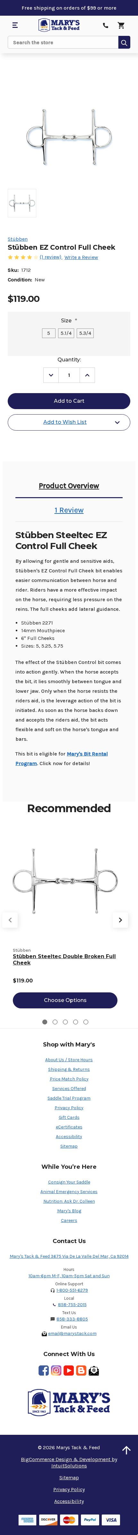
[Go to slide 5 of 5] (85, 1022)
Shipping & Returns (69, 1069)
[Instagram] (56, 1370)
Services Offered (69, 1088)
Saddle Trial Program (69, 1098)
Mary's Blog (69, 1211)
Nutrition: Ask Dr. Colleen (69, 1201)
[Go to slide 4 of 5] (75, 1022)
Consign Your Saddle (69, 1182)
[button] (126, 1450)
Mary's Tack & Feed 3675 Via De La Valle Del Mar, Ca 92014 (69, 1256)
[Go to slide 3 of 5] (65, 1022)
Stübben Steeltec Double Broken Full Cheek (64, 959)
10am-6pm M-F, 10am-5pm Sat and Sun (69, 1276)
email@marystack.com (72, 1333)
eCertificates (69, 1127)
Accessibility (69, 1136)
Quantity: (69, 360)
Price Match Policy (69, 1079)
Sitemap (69, 1146)
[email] (94, 1370)
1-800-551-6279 (72, 1290)
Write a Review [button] (81, 257)
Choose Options (65, 1000)
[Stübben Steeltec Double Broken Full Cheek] (65, 885)
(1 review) (51, 257)
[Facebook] (44, 1370)
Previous (10, 920)
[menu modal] (15, 25)
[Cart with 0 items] (121, 25)
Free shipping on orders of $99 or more (69, 8)
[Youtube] (69, 1370)
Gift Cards (69, 1117)
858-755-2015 (72, 1304)
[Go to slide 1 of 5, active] (44, 1022)
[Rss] (81, 1370)
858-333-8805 (72, 1319)
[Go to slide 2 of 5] (55, 1022)
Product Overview (69, 485)
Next (120, 920)
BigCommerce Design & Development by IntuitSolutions (69, 1462)
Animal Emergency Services (69, 1191)
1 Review (69, 509)
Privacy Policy (69, 1108)
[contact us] (105, 25)
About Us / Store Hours (69, 1059)
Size (69, 321)
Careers (69, 1220)
